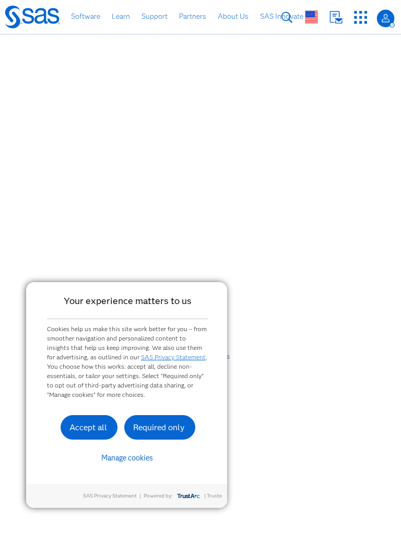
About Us (233, 16)
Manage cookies (127, 458)
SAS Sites (360, 17)
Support (154, 16)
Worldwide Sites (311, 16)
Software (85, 16)
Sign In (385, 18)
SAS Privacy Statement (173, 357)
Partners (192, 16)
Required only (159, 427)
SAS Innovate (281, 16)
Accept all (88, 427)
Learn (121, 16)
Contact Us (336, 17)
